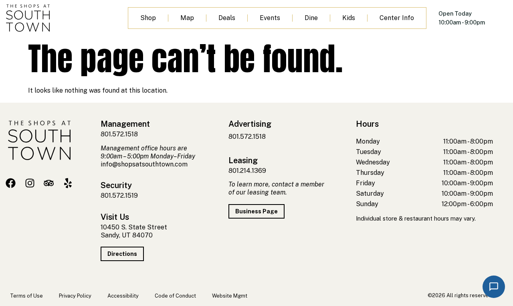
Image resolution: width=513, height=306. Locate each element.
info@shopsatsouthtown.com (144, 164)
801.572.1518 (119, 134)
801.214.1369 (247, 170)
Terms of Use (26, 296)
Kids (348, 18)
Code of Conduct (175, 296)
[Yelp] (68, 183)
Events (270, 18)
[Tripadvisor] (49, 183)
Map (187, 18)
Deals (226, 18)
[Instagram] (30, 183)
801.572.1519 (119, 195)
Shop (148, 18)
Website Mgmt (229, 296)
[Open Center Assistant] (494, 287)
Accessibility (123, 296)
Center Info (397, 18)
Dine (311, 18)
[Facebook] (11, 183)
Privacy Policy (75, 296)
